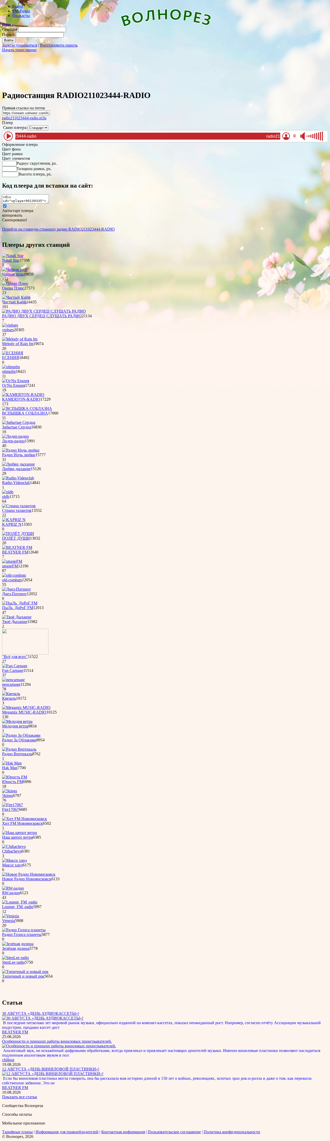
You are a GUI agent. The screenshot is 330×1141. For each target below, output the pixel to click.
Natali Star (10, 260)
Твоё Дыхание (14, 621)
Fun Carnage (12, 670)
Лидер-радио (13, 441)
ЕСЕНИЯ (10, 357)
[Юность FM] (14, 777)
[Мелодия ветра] (17, 721)
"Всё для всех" (15, 656)
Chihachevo (12, 851)
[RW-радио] (13, 888)
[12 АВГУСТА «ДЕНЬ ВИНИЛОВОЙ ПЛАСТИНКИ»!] (52, 1074)
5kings (7, 795)
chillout (8, 1060)
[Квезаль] (11, 693)
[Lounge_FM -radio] (19, 902)
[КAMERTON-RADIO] (23, 394)
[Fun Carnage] (14, 666)
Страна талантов (16, 510)
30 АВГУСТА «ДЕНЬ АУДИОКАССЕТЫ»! (40, 1013)
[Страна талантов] (19, 506)
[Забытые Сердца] (18, 422)
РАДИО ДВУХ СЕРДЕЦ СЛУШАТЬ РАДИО (42, 316)
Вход (6, 24)
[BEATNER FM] (17, 547)
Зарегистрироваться (19, 45)
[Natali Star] (12, 255)
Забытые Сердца (16, 427)
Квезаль (9, 698)
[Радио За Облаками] (21, 735)
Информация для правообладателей (67, 1132)
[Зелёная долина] (18, 944)
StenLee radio (13, 962)
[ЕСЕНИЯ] (12, 353)
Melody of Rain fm (17, 343)
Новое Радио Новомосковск (26, 879)
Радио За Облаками (19, 740)
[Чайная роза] (14, 269)
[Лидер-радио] (15, 436)
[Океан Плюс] (15, 283)
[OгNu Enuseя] (15, 381)
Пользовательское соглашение (174, 1132)
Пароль (8, 34)
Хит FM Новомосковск (22, 823)
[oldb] (7, 492)
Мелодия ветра (15, 726)
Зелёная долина (15, 948)
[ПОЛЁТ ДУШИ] (18, 533)
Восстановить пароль (59, 45)
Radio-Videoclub (16, 482)
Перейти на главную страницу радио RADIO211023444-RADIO (58, 229)
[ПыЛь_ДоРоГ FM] (19, 603)
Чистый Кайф (14, 302)
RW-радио (11, 893)
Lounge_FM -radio (17, 907)
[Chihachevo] (14, 846)
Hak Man (10, 768)
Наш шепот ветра (17, 837)
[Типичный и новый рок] (25, 971)
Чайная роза (12, 274)
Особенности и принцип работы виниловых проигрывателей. (57, 1041)
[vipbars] (10, 325)
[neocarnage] (13, 680)
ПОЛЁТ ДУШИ (16, 538)
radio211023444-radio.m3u (24, 118)
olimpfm (9, 371)
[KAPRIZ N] (14, 519)
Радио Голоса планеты (22, 934)
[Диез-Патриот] (16, 589)
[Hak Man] (12, 763)
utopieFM (10, 566)
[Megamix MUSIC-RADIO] (26, 707)
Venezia (8, 920)
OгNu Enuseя (13, 385)
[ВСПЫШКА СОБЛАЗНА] (27, 408)
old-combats (12, 580)
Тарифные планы (17, 1132)
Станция (9, 29)
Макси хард (12, 865)
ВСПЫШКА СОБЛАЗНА (25, 413)
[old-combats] (14, 575)
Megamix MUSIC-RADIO (24, 712)
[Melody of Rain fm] (19, 339)
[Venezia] (10, 916)
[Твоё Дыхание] (16, 617)
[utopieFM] (12, 561)
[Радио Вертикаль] (19, 749)
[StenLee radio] (15, 957)
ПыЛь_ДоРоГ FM (17, 607)
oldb (5, 496)
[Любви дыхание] (18, 464)
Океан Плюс (13, 288)
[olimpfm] (11, 367)
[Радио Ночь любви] (20, 450)
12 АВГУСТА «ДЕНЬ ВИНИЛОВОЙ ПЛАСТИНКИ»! (50, 1069)
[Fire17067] (12, 805)
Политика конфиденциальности (232, 1132)
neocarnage (11, 684)
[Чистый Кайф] (16, 297)
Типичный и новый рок (23, 976)
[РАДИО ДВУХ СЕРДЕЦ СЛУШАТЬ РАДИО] (44, 311)
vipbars (8, 330)
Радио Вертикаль (17, 754)
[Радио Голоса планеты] (24, 930)
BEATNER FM (15, 552)
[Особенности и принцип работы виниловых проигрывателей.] (59, 1046)
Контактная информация (123, 1132)
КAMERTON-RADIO (21, 399)
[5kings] (9, 791)
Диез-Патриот (14, 594)
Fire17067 (10, 809)
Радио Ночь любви (18, 455)
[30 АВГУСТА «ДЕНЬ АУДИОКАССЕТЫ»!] (42, 1018)
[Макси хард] (14, 860)
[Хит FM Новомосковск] (24, 819)
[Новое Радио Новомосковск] (28, 874)
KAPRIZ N (11, 524)
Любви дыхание (16, 469)
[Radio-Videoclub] (18, 478)
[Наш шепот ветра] (19, 832)
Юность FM (12, 781)
